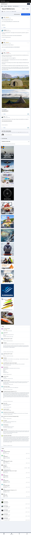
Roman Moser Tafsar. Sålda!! (7, 435)
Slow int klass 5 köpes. (6, 380)
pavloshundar (5, 401)
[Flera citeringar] (2, 27)
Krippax (5, 340)
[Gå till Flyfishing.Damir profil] (2, 479)
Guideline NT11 (5, 332)
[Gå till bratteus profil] (2, 354)
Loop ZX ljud (5, 429)
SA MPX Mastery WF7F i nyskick (7, 338)
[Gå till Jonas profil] (2, 53)
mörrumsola (5, 389)
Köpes (4, 455)
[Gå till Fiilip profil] (2, 328)
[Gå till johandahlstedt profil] (2, 380)
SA (4, 502)
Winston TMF (5, 403)
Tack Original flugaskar (6, 328)
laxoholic (5, 374)
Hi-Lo (4, 11)
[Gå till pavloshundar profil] (2, 391)
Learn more (1, 1)
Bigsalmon (5, 433)
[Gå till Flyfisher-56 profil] (2, 435)
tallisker (5, 407)
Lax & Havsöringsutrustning (6, 469)
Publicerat (9, 330)
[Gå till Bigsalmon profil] (2, 429)
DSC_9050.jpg (6, 505)
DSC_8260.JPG (6, 501)
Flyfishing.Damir (5, 481)
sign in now (19, 132)
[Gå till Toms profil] (2, 470)
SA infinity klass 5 (5, 424)
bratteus (5, 418)
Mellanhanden (5, 378)
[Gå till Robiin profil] (2, 363)
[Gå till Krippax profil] (2, 338)
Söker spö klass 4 (5, 367)
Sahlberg (5, 351)
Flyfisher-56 (5, 445)
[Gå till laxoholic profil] (2, 367)
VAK (4, 116)
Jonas (4, 52)
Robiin (4, 472)
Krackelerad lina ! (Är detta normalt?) (8, 412)
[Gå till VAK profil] (2, 117)
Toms (4, 471)
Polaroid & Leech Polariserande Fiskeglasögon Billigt (10, 416)
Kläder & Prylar (14, 11)
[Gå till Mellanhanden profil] (2, 376)
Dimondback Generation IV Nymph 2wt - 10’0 (9, 391)
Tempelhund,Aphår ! (6, 409)
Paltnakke (5, 30)
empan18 (5, 336)
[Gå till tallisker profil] (2, 403)
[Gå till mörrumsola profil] (2, 386)
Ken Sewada (5, 420)
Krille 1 (5, 410)
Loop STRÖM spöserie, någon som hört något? (10, 470)
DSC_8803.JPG (6, 518)
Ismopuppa (5, 342)
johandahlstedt (6, 384)
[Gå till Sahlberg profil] (2, 343)
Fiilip (4, 330)
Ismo (4, 42)
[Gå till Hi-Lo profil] (2, 11)
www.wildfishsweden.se (5, 111)
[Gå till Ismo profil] (2, 42)
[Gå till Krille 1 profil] (2, 409)
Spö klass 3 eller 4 (5, 376)
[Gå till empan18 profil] (2, 333)
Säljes (4, 450)
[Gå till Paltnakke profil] (2, 30)
